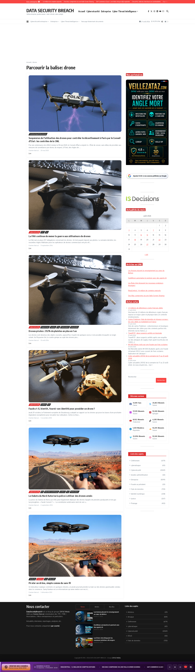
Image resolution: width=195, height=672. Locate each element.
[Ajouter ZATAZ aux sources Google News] (191, 667)
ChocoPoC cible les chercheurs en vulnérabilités (159, 667)
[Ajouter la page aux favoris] (180, 667)
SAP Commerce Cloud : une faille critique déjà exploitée (111, 667)
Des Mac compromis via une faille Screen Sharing (64, 667)
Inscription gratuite (97, 354)
